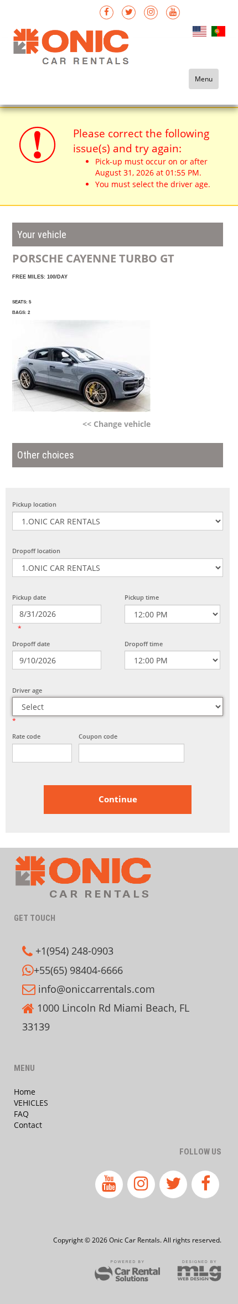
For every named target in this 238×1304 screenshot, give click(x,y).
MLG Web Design (199, 1271)
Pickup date (29, 597)
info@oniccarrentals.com (96, 989)
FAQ (21, 1114)
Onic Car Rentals (80, 57)
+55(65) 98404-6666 (78, 970)
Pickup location (34, 504)
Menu (204, 79)
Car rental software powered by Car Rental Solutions (127, 1271)
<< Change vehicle (116, 424)
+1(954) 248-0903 (74, 950)
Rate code (26, 736)
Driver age (27, 690)
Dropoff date (31, 644)
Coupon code (98, 736)
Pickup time (142, 597)
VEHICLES (31, 1102)
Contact (28, 1125)
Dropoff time (144, 644)
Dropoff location (36, 551)
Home (24, 1091)
